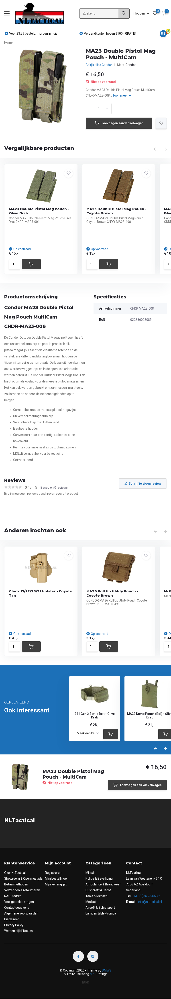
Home (8, 42)
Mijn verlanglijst (56, 884)
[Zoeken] (124, 13)
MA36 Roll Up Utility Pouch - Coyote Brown (112, 593)
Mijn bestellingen (57, 878)
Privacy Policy (13, 925)
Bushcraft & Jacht (98, 890)
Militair (90, 872)
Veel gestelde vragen (19, 902)
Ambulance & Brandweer (103, 884)
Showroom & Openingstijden (24, 878)
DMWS (106, 970)
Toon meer (120, 95)
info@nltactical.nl (150, 902)
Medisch (91, 902)
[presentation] (155, 149)
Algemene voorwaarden (21, 913)
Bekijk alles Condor (99, 65)
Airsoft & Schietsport (100, 907)
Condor (131, 65)
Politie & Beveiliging (99, 878)
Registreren (53, 872)
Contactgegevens (16, 907)
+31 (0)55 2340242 (146, 896)
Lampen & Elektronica (101, 913)
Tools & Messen (97, 896)
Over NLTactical (15, 872)
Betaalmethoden (16, 884)
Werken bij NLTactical (18, 931)
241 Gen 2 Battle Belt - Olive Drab (95, 715)
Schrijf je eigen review (145, 483)
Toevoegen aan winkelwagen (122, 123)
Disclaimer (11, 919)
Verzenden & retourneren (22, 890)
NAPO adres (12, 896)
